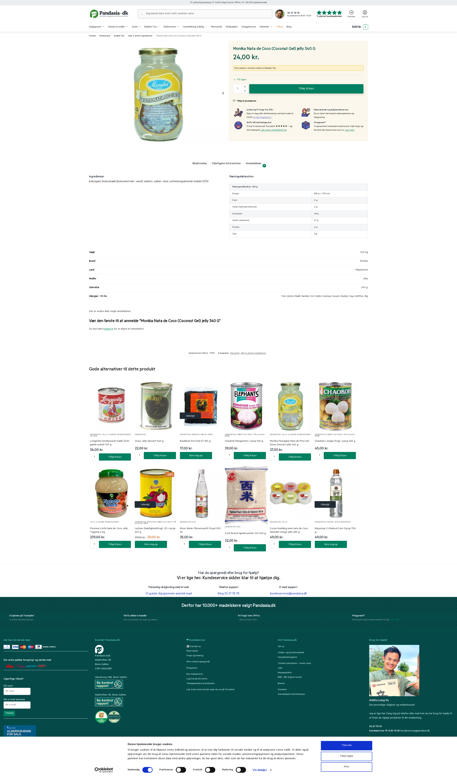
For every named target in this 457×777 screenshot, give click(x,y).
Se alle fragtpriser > (262, 117)
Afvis (346, 767)
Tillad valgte (346, 756)
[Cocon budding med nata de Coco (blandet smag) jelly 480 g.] (291, 492)
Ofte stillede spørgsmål (198, 662)
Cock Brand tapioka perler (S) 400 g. (245, 533)
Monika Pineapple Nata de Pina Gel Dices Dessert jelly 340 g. (289, 443)
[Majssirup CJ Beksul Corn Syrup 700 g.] (336, 492)
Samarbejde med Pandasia (291, 694)
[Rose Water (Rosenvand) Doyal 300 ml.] (201, 492)
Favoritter (351, 17)
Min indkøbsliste (194, 674)
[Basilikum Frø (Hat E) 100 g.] (201, 405)
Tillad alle (346, 745)
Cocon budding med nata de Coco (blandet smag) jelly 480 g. (289, 530)
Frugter (151, 522)
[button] (360, 27)
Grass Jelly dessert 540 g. (149, 441)
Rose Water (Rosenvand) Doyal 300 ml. (200, 530)
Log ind (365, 17)
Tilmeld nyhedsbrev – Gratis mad (294, 663)
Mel (239, 527)
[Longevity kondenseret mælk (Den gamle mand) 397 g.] (111, 405)
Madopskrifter (285, 672)
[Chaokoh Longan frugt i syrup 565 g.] (336, 405)
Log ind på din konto (196, 679)
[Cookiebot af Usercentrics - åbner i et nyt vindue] (103, 770)
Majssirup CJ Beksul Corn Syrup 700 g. (335, 530)
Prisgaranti (191, 668)
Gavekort (282, 690)
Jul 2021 (94, 436)
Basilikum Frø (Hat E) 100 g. (195, 441)
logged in (108, 329)
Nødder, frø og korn (202, 435)
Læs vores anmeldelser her (274, 130)
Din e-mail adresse (14, 699)
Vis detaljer (260, 769)
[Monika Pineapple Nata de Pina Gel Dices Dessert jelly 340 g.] (291, 405)
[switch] (181, 770)
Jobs (280, 668)
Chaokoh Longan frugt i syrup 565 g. (335, 441)
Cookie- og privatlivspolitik (291, 653)
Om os (281, 646)
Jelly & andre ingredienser (140, 36)
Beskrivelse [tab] (199, 163)
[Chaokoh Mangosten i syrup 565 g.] (246, 405)
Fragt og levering (194, 656)
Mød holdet (192, 651)
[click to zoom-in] (159, 93)
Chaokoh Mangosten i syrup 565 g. (244, 441)
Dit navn (8, 685)
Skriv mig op (196, 455)
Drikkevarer (104, 36)
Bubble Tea (119, 36)
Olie (194, 522)
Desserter (235, 353)
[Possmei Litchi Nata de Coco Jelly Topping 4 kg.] (111, 492)
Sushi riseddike (343, 522)
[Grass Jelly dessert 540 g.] (156, 405)
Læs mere (349, 130)
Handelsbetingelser (287, 657)
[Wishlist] (125, 385)
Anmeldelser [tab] (255, 164)
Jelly (284, 522)
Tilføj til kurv (306, 88)
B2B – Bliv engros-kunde (290, 677)
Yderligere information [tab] (226, 163)
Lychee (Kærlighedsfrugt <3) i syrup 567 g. (155, 530)
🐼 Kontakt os (193, 646)
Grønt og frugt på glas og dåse (245, 435)
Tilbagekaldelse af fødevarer (200, 683)
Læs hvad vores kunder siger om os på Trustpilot (210, 690)
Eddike (330, 522)
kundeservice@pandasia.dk (415, 731)
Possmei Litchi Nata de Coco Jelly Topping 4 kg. (109, 530)
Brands (281, 683)
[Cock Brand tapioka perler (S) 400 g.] (246, 495)
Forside (92, 36)
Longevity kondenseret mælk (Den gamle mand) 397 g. (109, 443)
